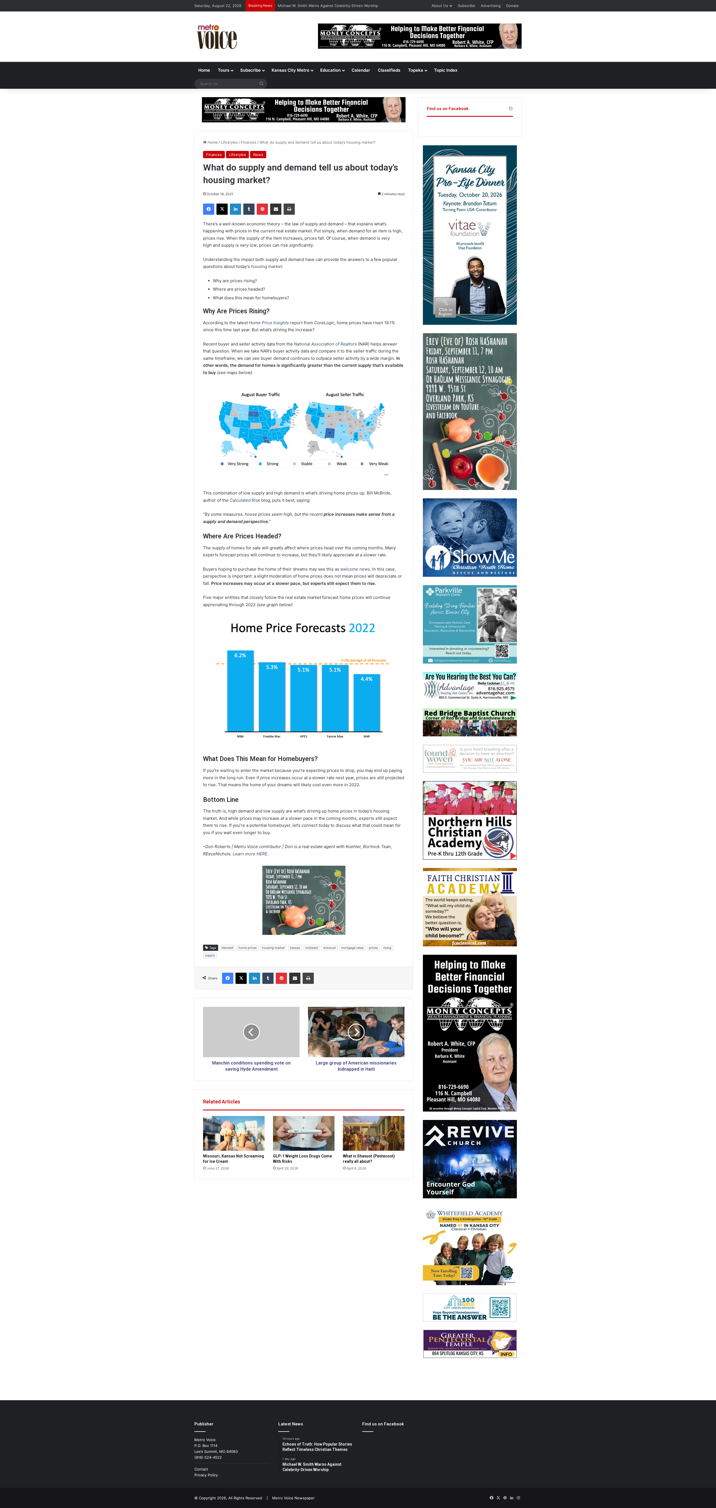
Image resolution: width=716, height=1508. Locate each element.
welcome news (355, 569)
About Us (440, 5)
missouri (329, 948)
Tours (223, 70)
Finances (248, 142)
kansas (295, 948)
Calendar (361, 70)
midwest (311, 948)
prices (373, 948)
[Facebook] (208, 209)
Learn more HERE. (250, 853)
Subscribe (466, 5)
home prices (248, 948)
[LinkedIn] (235, 209)
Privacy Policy (206, 1475)
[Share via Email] (275, 209)
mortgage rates (352, 948)
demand (227, 948)
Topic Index (445, 70)
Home (204, 70)
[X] (222, 209)
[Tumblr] (249, 209)
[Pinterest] (262, 209)
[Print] (289, 209)
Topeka (415, 70)
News (258, 154)
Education (330, 70)
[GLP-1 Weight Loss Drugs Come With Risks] (304, 1133)
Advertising (491, 5)
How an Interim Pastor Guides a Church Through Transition (329, 5)
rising (387, 948)
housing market (266, 266)
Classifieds (389, 70)
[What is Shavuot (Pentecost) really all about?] (373, 1133)
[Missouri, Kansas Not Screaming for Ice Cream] (234, 1133)
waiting (227, 770)
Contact (201, 1469)
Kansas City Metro (290, 70)
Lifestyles (229, 142)
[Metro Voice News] (216, 37)
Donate (512, 5)
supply (210, 955)
